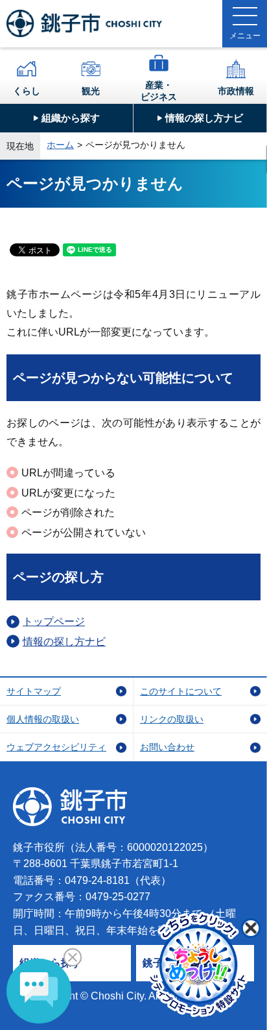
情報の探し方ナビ (204, 117)
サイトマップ (33, 691)
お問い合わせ (167, 747)
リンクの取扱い (171, 719)
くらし (26, 91)
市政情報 (236, 91)
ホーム (60, 145)
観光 (91, 91)
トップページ (54, 621)
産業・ (159, 91)
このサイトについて (181, 691)
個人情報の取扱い (42, 719)
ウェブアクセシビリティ (56, 747)
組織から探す (70, 117)
